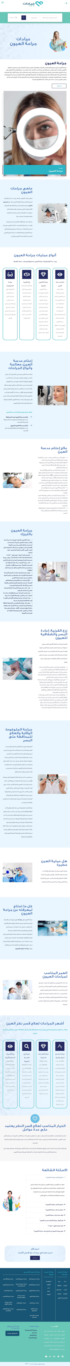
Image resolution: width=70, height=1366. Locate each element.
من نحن (34, 1332)
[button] (46, 1177)
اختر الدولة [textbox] (34, 17)
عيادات (20, 919)
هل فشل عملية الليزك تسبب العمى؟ (51, 1220)
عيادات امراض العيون (22, 948)
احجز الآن (59, 86)
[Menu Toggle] (2, 2)
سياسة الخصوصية (31, 1330)
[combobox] (33, 17)
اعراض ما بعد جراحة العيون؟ (54, 1210)
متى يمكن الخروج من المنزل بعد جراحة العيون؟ (48, 1231)
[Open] (64, 3)
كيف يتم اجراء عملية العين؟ (54, 1215)
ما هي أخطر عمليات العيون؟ (54, 1204)
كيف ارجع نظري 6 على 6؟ (55, 1226)
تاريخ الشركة (33, 1337)
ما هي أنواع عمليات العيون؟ (54, 1177)
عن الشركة (33, 1335)
